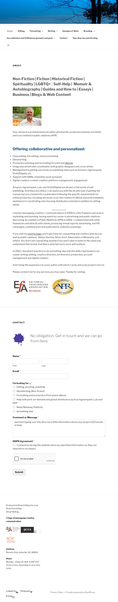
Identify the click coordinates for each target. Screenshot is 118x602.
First (15, 366)
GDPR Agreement (23, 441)
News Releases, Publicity (30, 407)
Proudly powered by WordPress (80, 592)
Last (44, 366)
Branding (88, 31)
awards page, (35, 233)
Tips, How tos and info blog (85, 38)
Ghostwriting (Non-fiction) (31, 391)
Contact (63, 38)
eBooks (69, 163)
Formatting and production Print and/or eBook (41, 395)
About (10, 31)
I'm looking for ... (22, 383)
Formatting (35, 31)
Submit (19, 472)
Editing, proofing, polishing (31, 387)
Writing (51, 31)
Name (16, 356)
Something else (25, 411)
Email (16, 371)
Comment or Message (25, 417)
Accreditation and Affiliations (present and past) (30, 38)
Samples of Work (70, 31)
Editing (21, 31)
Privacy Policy (57, 592)
